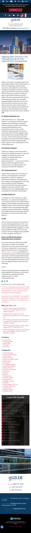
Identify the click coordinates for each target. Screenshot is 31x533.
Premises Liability (8, 377)
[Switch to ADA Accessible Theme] (2, 527)
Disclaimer (19, 526)
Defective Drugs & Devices (11, 432)
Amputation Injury (8, 353)
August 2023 (6, 343)
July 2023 (6, 345)
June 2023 (6, 346)
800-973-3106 (19, 24)
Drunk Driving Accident (9, 369)
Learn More (14, 9)
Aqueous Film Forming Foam (12, 440)
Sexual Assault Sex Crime (10, 384)
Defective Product (8, 368)
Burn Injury (6, 363)
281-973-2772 (18, 26)
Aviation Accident (8, 358)
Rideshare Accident (8, 381)
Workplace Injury (8, 389)
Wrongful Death (7, 391)
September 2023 (8, 341)
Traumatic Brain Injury (9, 386)
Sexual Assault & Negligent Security (14, 416)
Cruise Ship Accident (9, 366)
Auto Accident (7, 356)
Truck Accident (7, 387)
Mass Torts (7, 429)
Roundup (5, 382)
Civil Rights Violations (9, 364)
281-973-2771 (17, 490)
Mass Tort (6, 374)
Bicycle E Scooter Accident (10, 359)
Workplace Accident (10, 421)
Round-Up (6, 435)
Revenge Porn (7, 379)
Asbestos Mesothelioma (10, 354)
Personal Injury (7, 376)
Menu (26, 1)
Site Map (11, 526)
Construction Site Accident (12, 424)
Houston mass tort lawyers (10, 252)
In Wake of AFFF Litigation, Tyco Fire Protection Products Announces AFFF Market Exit (16, 315)
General (5, 373)
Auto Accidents (8, 405)
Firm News (6, 371)
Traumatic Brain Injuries (11, 410)
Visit (15, 1)
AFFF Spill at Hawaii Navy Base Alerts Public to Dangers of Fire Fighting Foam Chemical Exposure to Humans (16, 321)
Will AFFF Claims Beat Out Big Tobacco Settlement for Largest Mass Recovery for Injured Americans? (14, 310)
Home (3, 1)
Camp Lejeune (8, 438)
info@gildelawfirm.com (19, 508)
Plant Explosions (9, 427)
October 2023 (7, 340)
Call (7, 1)
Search (19, 1)
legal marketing (17, 522)
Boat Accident (7, 361)
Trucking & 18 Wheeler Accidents (13, 402)
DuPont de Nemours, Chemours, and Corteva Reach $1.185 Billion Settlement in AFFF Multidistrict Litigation (16, 331)
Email (11, 1)
